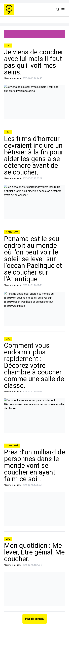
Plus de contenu (34, 618)
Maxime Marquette (12, 78)
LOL (8, 45)
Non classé (12, 232)
